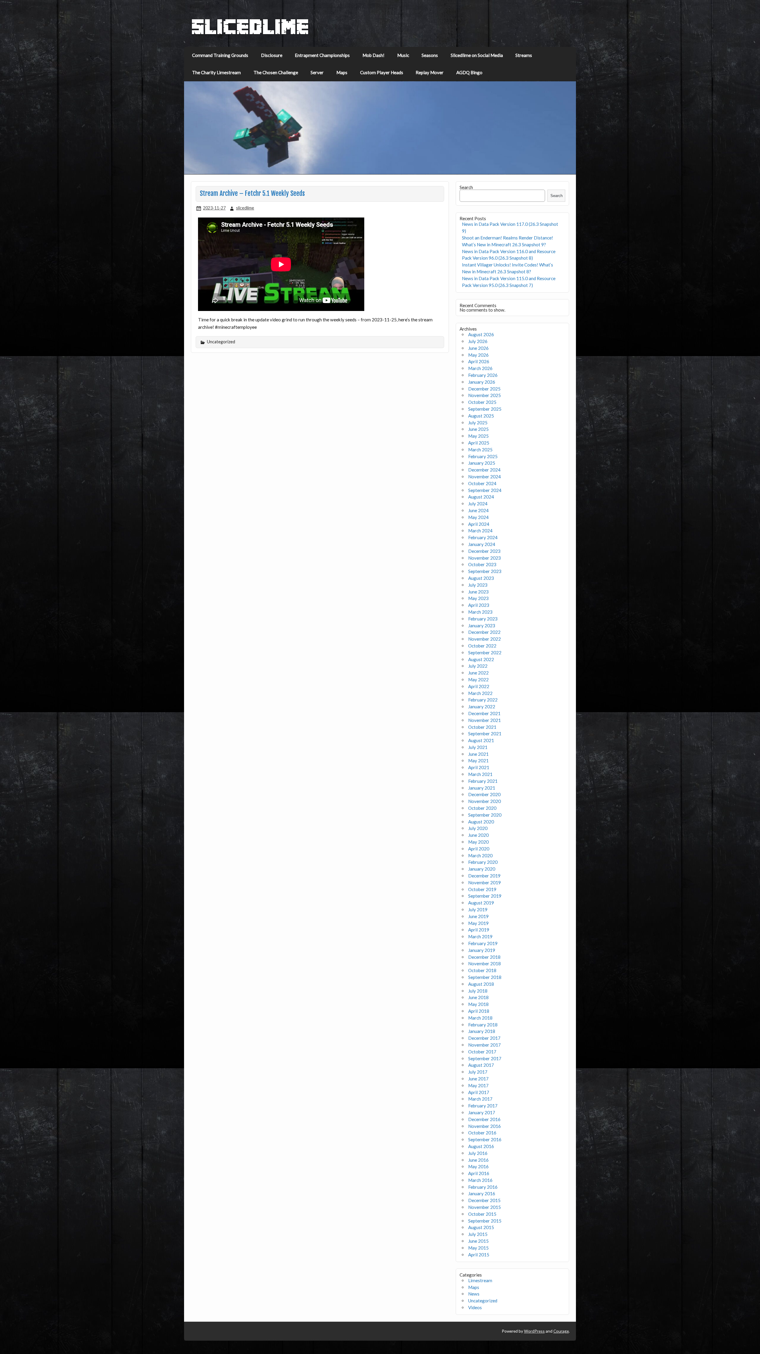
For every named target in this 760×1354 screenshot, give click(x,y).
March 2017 (480, 1098)
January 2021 (481, 788)
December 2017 (484, 1038)
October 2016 (482, 1132)
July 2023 (477, 585)
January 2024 (481, 544)
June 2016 (478, 1160)
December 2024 (484, 469)
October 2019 (482, 889)
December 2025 (484, 388)
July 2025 (477, 422)
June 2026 (478, 348)
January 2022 (481, 706)
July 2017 (477, 1071)
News (473, 1293)
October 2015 (482, 1214)
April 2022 (478, 686)
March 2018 (480, 1017)
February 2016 (483, 1187)
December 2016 (484, 1119)
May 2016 (478, 1166)
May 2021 (478, 760)
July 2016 (477, 1153)
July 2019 (477, 909)
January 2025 (481, 463)
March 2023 (480, 612)
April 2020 (478, 848)
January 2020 (481, 869)
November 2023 (484, 558)
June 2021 (478, 754)
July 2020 (477, 828)
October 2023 (482, 564)
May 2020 (478, 842)
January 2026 (481, 382)
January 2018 (481, 1031)
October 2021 (482, 727)
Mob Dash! (373, 55)
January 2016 (481, 1193)
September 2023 (484, 571)
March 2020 (480, 855)
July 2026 (477, 341)
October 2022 (482, 645)
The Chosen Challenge (276, 72)
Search (466, 187)
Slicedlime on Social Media (477, 55)
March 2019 (480, 936)
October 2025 (482, 402)
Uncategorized (482, 1300)
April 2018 (478, 1011)
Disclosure (271, 55)
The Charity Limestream (216, 72)
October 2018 (482, 970)
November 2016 (484, 1126)
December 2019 (484, 875)
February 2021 (483, 781)
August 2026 (481, 334)
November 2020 (484, 801)
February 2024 (483, 537)
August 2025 (481, 415)
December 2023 (484, 551)
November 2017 (484, 1044)
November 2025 (484, 395)
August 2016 (481, 1146)
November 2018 (484, 963)
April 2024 (478, 524)
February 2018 (483, 1024)
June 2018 (478, 997)
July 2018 (477, 990)
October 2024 (482, 483)
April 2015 (478, 1254)
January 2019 (481, 950)
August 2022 (481, 659)
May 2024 (478, 517)
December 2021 (484, 713)
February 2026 (483, 375)
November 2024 (484, 476)
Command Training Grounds (220, 55)
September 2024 (484, 490)
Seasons (430, 55)
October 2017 (482, 1051)
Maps (341, 72)
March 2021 (480, 774)
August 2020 (481, 821)
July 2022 (477, 666)
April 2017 (478, 1092)
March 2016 (480, 1180)
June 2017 (478, 1078)
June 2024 (478, 510)
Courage (561, 1331)
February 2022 (483, 699)
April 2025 (478, 442)
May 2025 (478, 436)
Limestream (480, 1280)
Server (317, 72)
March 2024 (480, 530)
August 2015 (481, 1227)
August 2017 (481, 1065)
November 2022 (484, 639)
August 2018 (481, 984)
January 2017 (481, 1112)
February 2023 (483, 618)
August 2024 (481, 496)
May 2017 (478, 1085)
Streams (523, 55)
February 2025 (483, 456)
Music (403, 55)
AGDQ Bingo (469, 72)
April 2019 (478, 929)
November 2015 (484, 1207)
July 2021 (477, 747)
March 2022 (480, 693)
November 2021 (484, 720)
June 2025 (478, 429)
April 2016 (478, 1173)
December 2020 (484, 794)
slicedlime (245, 207)
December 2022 (484, 632)
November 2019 (484, 882)
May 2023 (478, 598)
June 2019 (478, 916)
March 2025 (480, 449)
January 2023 (481, 625)
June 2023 (478, 591)
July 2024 (477, 503)
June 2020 (478, 835)
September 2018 (484, 977)
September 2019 (484, 896)
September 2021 (484, 733)
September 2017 (484, 1058)
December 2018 (484, 957)
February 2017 (483, 1105)
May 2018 (478, 1004)
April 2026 (478, 361)
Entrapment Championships (322, 55)
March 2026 (480, 368)
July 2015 (477, 1234)
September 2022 (484, 652)
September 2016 (484, 1139)
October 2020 (482, 808)
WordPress (534, 1331)
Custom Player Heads (381, 72)
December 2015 (484, 1200)
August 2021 (481, 740)
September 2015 (484, 1220)
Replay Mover (430, 72)
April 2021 (478, 767)
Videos (475, 1307)
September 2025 (484, 409)
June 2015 (478, 1241)
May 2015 (478, 1247)
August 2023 (481, 578)
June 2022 (478, 672)
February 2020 (483, 862)
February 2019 (483, 943)
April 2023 (478, 605)
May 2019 (478, 923)
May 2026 (478, 355)
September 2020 (484, 815)
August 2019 (481, 902)
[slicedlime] (250, 33)
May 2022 (478, 679)
